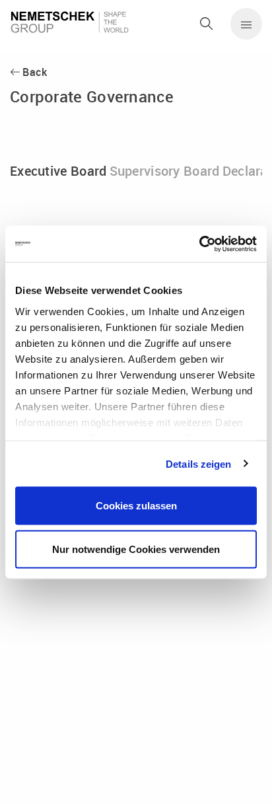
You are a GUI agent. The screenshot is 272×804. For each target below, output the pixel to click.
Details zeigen (198, 463)
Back (34, 72)
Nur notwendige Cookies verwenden (136, 548)
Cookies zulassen (136, 505)
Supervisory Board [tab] (165, 171)
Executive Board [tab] (58, 171)
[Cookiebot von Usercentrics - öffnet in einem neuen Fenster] (199, 243)
